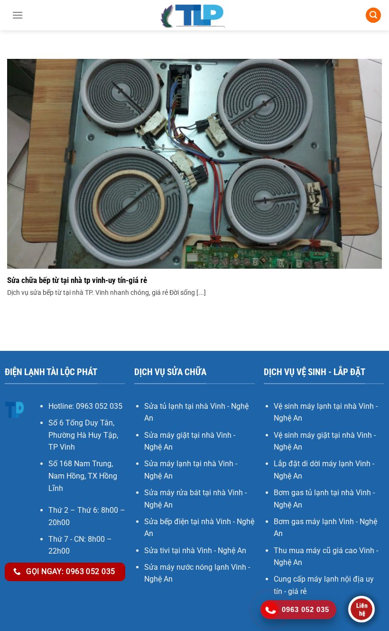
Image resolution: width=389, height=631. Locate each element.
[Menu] (17, 15)
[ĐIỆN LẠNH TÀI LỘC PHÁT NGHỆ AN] (194, 15)
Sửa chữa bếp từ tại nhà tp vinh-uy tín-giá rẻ (77, 280)
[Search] (373, 15)
